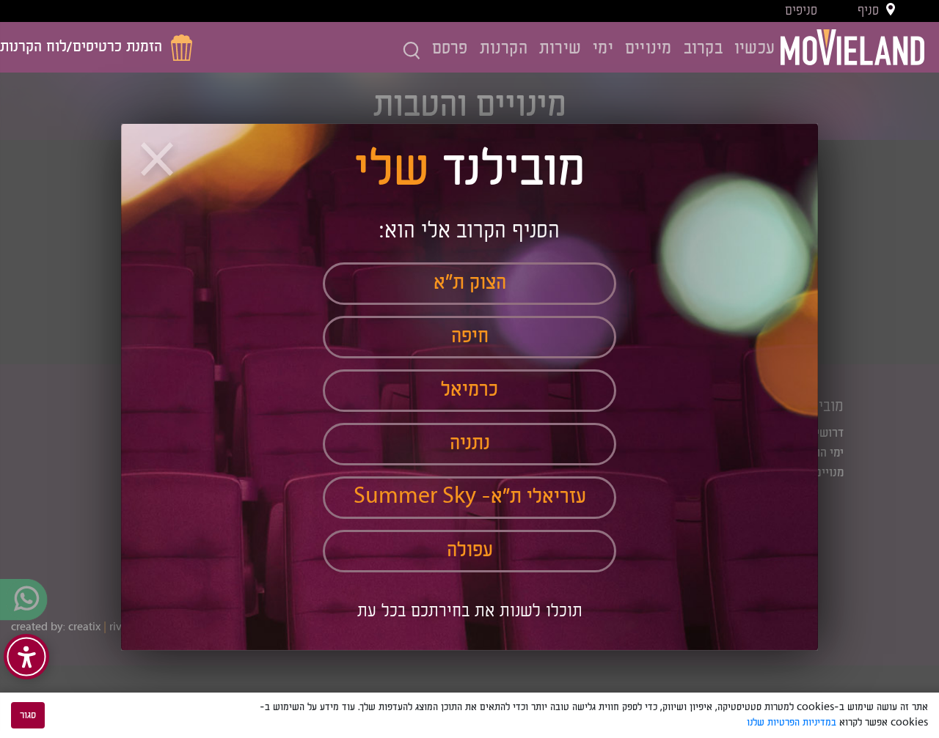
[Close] (159, 162)
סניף (868, 11)
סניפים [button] (801, 11)
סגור (28, 715)
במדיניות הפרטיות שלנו (791, 722)
